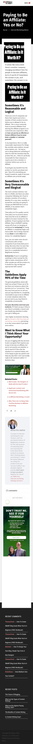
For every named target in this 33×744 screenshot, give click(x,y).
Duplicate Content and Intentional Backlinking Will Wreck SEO (19, 390)
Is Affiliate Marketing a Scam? (19, 397)
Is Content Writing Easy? (13, 717)
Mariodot (8, 647)
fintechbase (9, 672)
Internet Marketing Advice (19, 30)
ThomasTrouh (9, 622)
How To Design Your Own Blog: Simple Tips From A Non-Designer (15, 651)
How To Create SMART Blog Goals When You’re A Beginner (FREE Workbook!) (16, 626)
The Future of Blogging (12, 694)
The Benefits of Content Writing (15, 712)
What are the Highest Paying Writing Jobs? (14, 706)
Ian (6, 30)
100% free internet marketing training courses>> (17, 479)
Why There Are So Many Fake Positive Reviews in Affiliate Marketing (19, 403)
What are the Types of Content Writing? (15, 700)
